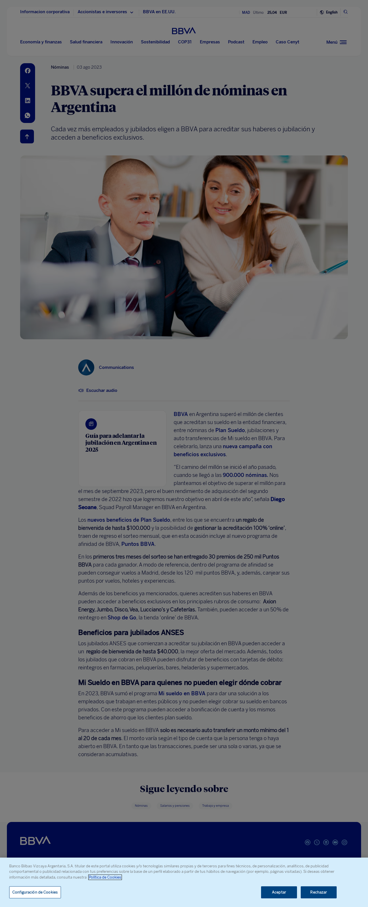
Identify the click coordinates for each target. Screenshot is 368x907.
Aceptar (279, 892)
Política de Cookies (105, 877)
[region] (184, 882)
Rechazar (318, 892)
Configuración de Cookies (35, 892)
